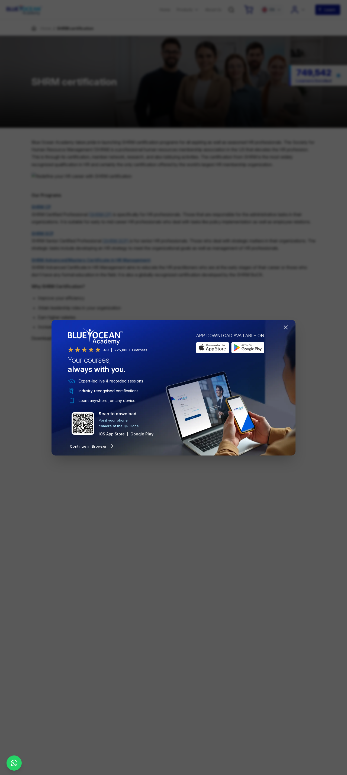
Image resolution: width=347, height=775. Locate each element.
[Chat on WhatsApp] (14, 763)
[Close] (286, 328)
